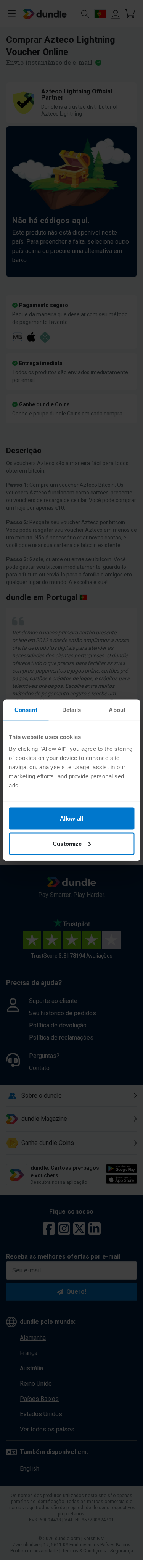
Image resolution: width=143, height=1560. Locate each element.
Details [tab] (71, 709)
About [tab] (117, 709)
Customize (67, 843)
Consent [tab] (25, 709)
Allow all (71, 818)
